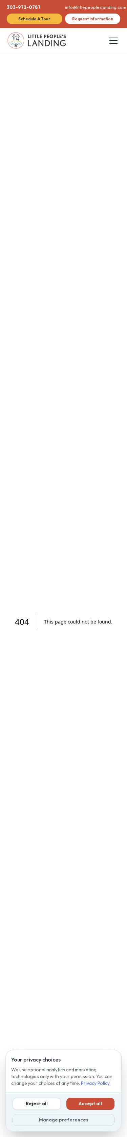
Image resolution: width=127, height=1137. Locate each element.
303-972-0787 (24, 7)
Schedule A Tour (34, 18)
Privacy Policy (95, 1083)
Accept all (90, 1103)
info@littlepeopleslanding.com (93, 7)
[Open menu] (113, 40)
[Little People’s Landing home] (36, 40)
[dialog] (63, 1091)
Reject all (37, 1103)
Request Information (92, 18)
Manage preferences (63, 1120)
